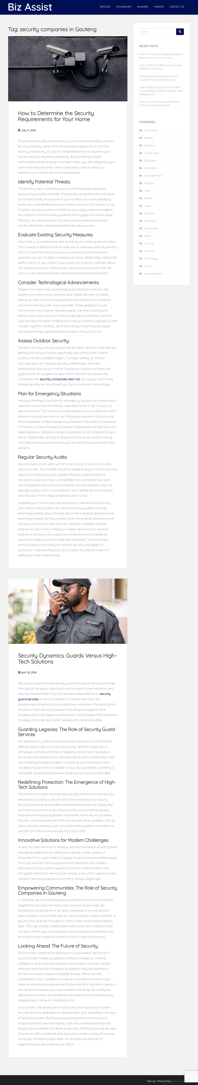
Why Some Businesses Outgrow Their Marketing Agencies (159, 103)
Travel (148, 266)
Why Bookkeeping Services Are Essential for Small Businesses (158, 77)
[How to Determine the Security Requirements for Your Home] (67, 69)
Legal (147, 205)
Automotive (151, 130)
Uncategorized (153, 273)
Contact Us (177, 6)
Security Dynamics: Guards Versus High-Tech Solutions (67, 658)
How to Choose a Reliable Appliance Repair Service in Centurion (161, 55)
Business (142, 6)
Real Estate (151, 228)
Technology (123, 6)
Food (147, 190)
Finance (159, 6)
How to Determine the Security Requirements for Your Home (56, 116)
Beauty (148, 138)
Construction (152, 153)
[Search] (180, 31)
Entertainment (152, 175)
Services (105, 6)
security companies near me (60, 379)
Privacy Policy (164, 1081)
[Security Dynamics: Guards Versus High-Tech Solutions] (67, 611)
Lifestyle (149, 213)
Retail (147, 236)
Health (148, 198)
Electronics (150, 168)
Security (149, 243)
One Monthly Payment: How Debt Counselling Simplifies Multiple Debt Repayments (161, 90)
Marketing (150, 221)
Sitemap (151, 1081)
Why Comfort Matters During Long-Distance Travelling (161, 66)
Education (150, 160)
